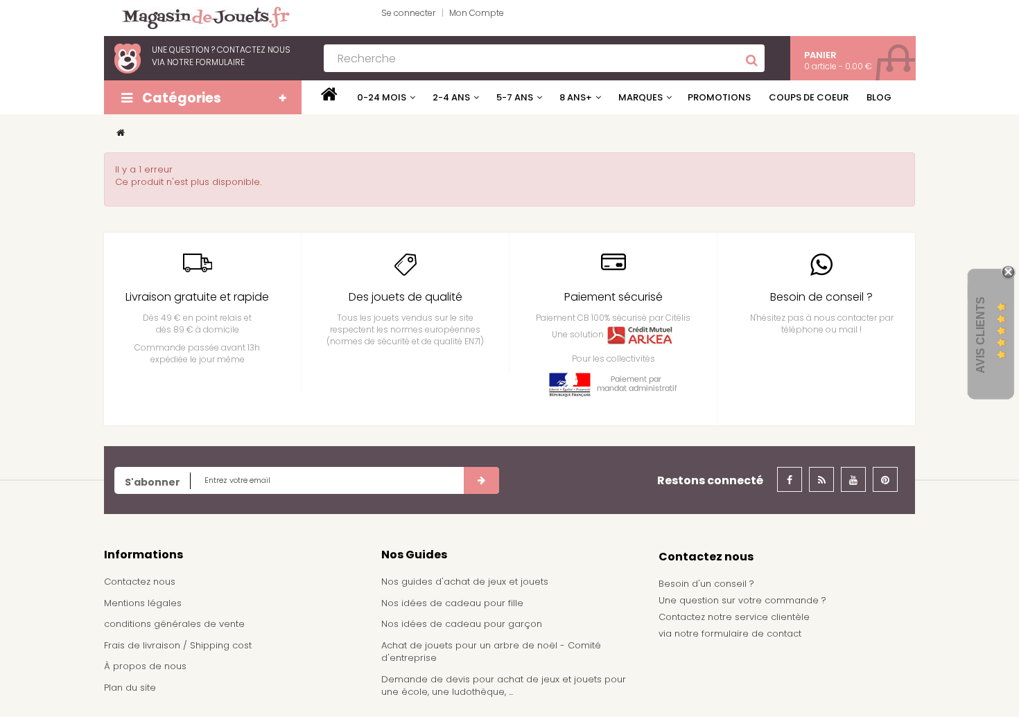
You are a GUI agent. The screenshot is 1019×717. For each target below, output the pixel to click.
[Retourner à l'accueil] (120, 132)
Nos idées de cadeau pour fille (452, 603)
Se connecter (408, 13)
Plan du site (130, 687)
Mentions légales (143, 603)
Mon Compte (476, 13)
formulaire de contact (751, 633)
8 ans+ (575, 97)
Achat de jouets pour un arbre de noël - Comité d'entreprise (491, 652)
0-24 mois (381, 97)
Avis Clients (980, 334)
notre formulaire (206, 62)
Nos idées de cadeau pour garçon (461, 623)
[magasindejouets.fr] (200, 17)
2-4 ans (451, 97)
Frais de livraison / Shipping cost (178, 645)
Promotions (719, 97)
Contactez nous (139, 581)
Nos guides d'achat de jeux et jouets (464, 581)
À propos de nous (145, 666)
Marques (640, 97)
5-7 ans (514, 97)
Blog (878, 97)
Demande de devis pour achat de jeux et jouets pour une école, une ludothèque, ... (503, 686)
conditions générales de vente (174, 623)
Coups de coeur (808, 97)
